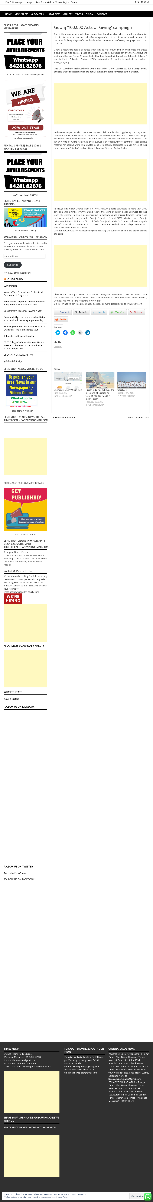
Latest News (14, 279)
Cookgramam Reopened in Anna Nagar (23, 310)
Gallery (50, 2)
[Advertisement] (100, 103)
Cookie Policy (62, 1197)
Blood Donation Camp (138, 417)
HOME (7, 2)
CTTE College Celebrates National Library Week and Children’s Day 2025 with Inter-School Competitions (24, 345)
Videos (58, 2)
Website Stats (13, 692)
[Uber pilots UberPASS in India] (68, 380)
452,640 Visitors (11, 698)
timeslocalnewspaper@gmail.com (20, 1060)
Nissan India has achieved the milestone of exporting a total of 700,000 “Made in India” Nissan (100, 394)
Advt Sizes (41, 2)
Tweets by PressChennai (15, 873)
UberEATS (122, 389)
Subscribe (12, 264)
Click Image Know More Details (24, 646)
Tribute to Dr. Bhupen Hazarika (19, 336)
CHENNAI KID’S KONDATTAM (18, 354)
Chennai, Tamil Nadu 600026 (18, 1053)
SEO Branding (10, 285)
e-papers (30, 2)
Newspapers (18, 2)
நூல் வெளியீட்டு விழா (13, 361)
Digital (66, 2)
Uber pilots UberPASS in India (68, 389)
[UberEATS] (131, 380)
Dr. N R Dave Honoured (63, 417)
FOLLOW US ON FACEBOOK (19, 706)
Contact (74, 2)
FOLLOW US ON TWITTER (18, 866)
